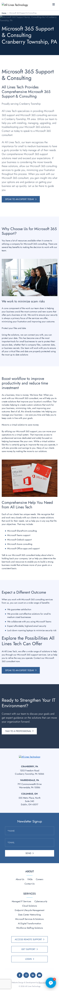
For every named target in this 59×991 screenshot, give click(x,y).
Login (28, 959)
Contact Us (30, 883)
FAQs (30, 879)
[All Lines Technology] (16, 5)
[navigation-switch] (53, 4)
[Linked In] (33, 975)
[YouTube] (39, 975)
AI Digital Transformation (29, 923)
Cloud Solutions (29, 905)
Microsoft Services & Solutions (29, 919)
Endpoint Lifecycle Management (29, 910)
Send (28, 853)
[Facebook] (19, 975)
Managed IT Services (21, 901)
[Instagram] (26, 975)
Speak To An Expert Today (19, 199)
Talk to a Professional (18, 731)
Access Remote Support (28, 939)
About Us (20, 879)
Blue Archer (43, 982)
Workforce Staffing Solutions (29, 927)
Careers (39, 879)
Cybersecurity (40, 901)
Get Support (28, 949)
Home (4, 13)
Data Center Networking (29, 914)
